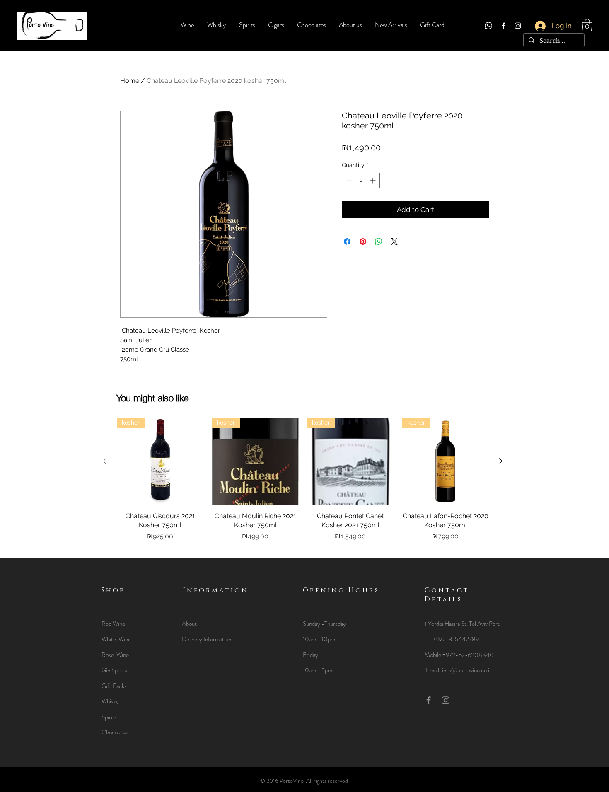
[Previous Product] (105, 461)
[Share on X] (394, 241)
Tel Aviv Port (484, 623)
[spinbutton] (360, 180)
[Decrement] (348, 180)
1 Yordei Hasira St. (447, 623)
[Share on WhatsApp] (379, 241)
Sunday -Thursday (324, 623)
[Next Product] (501, 461)
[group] (303, 484)
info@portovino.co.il (466, 670)
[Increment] (373, 180)
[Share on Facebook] (347, 241)
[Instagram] (518, 26)
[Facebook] (503, 26)
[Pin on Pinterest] (363, 241)
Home (129, 81)
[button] (587, 25)
